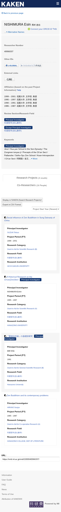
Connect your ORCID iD (41, 29)
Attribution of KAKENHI (12, 499)
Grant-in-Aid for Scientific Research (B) (22, 249)
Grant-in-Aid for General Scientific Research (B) (25, 368)
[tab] (32, 178)
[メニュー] (58, 3)
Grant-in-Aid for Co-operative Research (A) (23, 424)
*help (55, 29)
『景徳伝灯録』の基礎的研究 (20, 336)
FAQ (4, 484)
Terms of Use (8, 494)
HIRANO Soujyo (13, 407)
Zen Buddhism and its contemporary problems (27, 395)
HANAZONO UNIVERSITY (17, 325)
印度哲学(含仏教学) (13, 123)
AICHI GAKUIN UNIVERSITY (18, 266)
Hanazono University (15, 385)
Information (7, 475)
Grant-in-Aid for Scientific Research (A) (22, 309)
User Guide (7, 480)
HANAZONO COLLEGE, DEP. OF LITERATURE (25, 441)
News (4, 489)
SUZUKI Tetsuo (13, 232)
